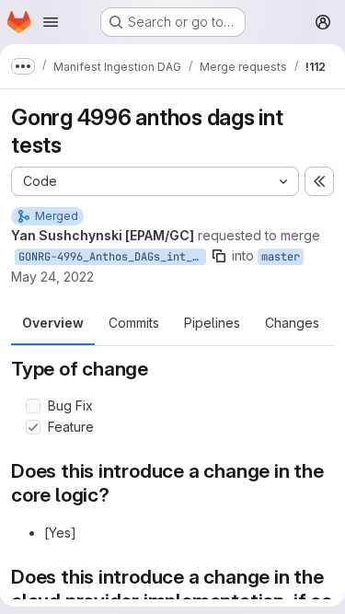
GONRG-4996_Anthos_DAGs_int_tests (112, 256)
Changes (292, 322)
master (280, 256)
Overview (53, 322)
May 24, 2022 (52, 276)
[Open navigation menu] (50, 22)
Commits (134, 322)
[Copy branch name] (219, 256)
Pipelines (212, 322)
